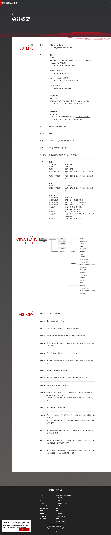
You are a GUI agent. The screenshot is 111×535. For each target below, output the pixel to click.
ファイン (60, 505)
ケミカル (60, 500)
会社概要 (44, 516)
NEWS (41, 498)
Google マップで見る (58, 63)
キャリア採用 (61, 516)
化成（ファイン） (46, 505)
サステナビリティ (60, 508)
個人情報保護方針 (60, 521)
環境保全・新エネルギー (64, 503)
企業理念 (44, 518)
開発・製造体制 (44, 508)
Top (13, 14)
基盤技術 (42, 511)
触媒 (43, 503)
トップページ (43, 495)
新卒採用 (60, 513)
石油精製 (60, 498)
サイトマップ (59, 518)
